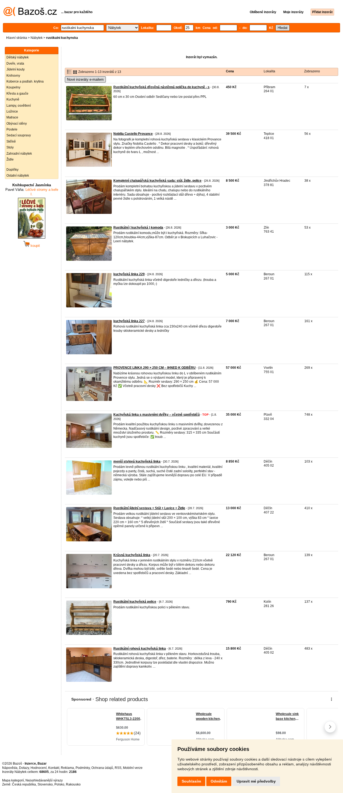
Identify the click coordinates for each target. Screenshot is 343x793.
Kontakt (53, 768)
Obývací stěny (16, 123)
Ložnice (12, 111)
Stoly (10, 147)
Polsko (59, 784)
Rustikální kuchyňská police (134, 602)
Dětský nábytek (17, 57)
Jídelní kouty (15, 69)
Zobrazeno (312, 71)
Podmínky (83, 768)
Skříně (11, 141)
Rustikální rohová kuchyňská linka (139, 648)
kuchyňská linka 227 (129, 321)
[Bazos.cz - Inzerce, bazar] (30, 15)
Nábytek (37, 38)
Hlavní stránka (16, 38)
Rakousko (73, 784)
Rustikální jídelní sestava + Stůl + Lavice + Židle (149, 508)
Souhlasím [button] (191, 781)
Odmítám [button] (219, 781)
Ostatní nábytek (17, 175)
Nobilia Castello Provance (133, 134)
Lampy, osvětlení (18, 105)
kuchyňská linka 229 (129, 274)
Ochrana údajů (102, 768)
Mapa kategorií (13, 780)
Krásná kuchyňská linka (131, 555)
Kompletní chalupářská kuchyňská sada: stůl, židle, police (157, 181)
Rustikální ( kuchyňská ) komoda (138, 227)
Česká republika (24, 784)
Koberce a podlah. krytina (25, 81)
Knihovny (13, 75)
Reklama (67, 768)
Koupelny (13, 87)
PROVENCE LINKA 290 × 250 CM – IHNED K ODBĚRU (154, 368)
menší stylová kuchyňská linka (137, 461)
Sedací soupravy (18, 135)
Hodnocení (39, 768)
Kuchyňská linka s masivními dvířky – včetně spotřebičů (156, 414)
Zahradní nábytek (19, 153)
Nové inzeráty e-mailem (85, 79)
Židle (10, 159)
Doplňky (12, 170)
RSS (118, 768)
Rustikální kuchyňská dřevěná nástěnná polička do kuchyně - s (161, 87)
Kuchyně (12, 99)
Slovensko (45, 784)
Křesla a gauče (17, 93)
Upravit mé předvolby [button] (256, 781)
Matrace (12, 117)
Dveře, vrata (15, 63)
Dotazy (24, 768)
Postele (11, 129)
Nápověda (9, 768)
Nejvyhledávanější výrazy (44, 780)
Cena (230, 71)
